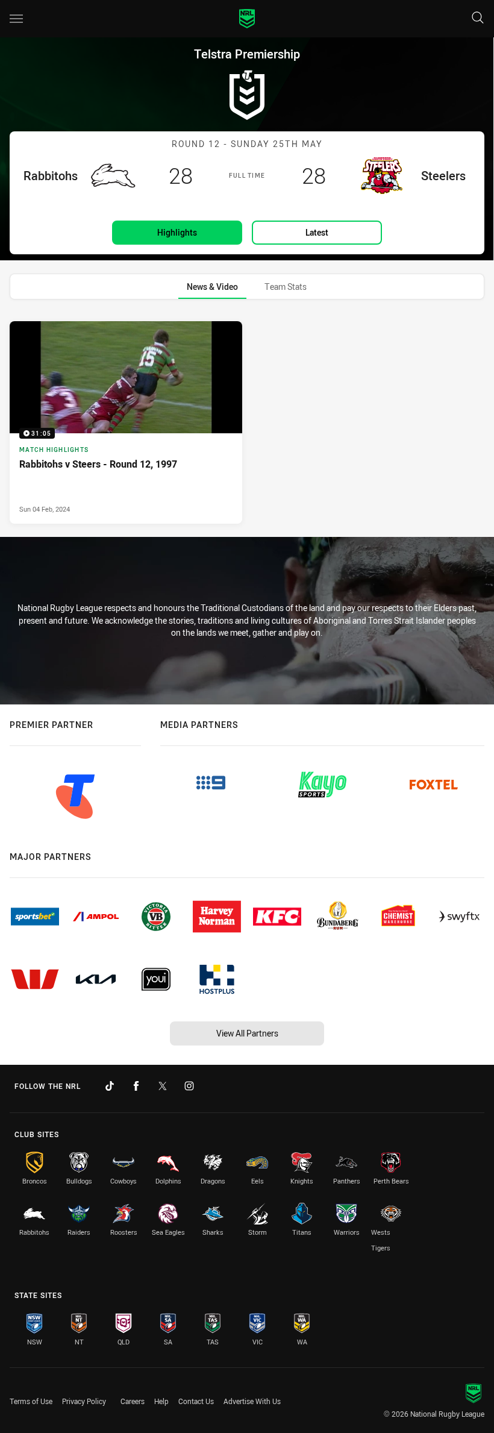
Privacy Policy (84, 1401)
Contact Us (196, 1401)
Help (161, 1401)
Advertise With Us (252, 1401)
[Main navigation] (16, 18)
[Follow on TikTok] (109, 1086)
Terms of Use (31, 1401)
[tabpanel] (247, 422)
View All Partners (247, 1033)
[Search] (477, 18)
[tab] (212, 286)
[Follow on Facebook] (136, 1086)
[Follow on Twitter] (162, 1086)
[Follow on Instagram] (189, 1086)
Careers (132, 1401)
